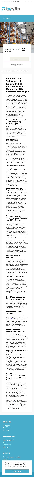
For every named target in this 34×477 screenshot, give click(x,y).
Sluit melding (17, 471)
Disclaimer (7, 459)
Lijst (23, 50)
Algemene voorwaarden (12, 457)
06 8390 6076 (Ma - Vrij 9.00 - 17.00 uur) (8, 1)
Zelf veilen (7, 445)
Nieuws (25, 1)
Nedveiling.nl (23, 98)
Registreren (7, 428)
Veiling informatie (17, 65)
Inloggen (6, 426)
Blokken (24, 48)
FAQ (28, 1)
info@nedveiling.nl (17, 1)
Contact (31, 1)
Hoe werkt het (8, 440)
